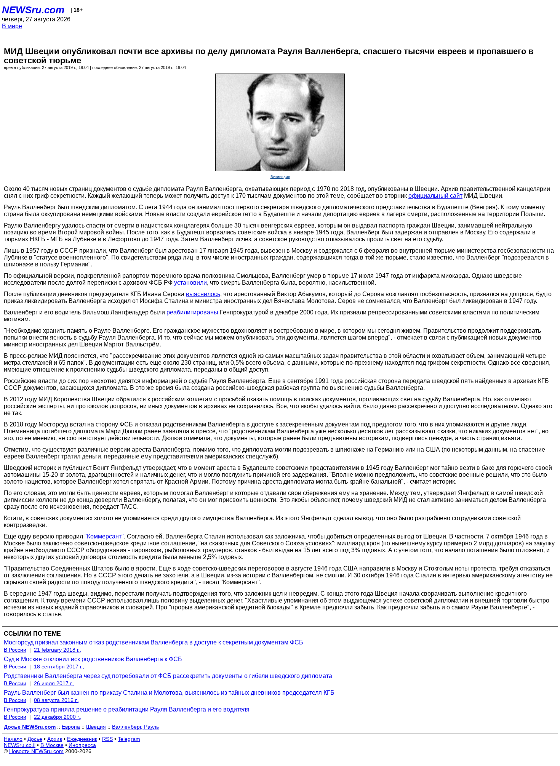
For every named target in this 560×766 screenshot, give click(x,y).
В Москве (52, 745)
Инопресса (82, 745)
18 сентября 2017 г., (59, 666)
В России (15, 650)
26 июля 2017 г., (54, 683)
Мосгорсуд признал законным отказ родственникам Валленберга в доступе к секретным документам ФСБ (153, 642)
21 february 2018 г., (57, 650)
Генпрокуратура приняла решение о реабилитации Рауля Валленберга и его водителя (127, 709)
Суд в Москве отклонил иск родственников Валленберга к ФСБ (93, 659)
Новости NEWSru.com (36, 751)
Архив (54, 739)
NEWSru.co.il (19, 745)
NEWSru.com (33, 10)
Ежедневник (82, 739)
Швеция (96, 727)
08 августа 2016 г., (56, 700)
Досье (34, 739)
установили (190, 282)
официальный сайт (435, 195)
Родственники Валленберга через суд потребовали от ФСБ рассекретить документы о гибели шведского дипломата (168, 676)
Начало (13, 739)
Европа (71, 727)
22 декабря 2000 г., (58, 717)
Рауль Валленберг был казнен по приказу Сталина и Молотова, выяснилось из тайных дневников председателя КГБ (169, 692)
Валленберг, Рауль (135, 727)
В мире (12, 26)
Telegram (129, 739)
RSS (107, 739)
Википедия (280, 177)
